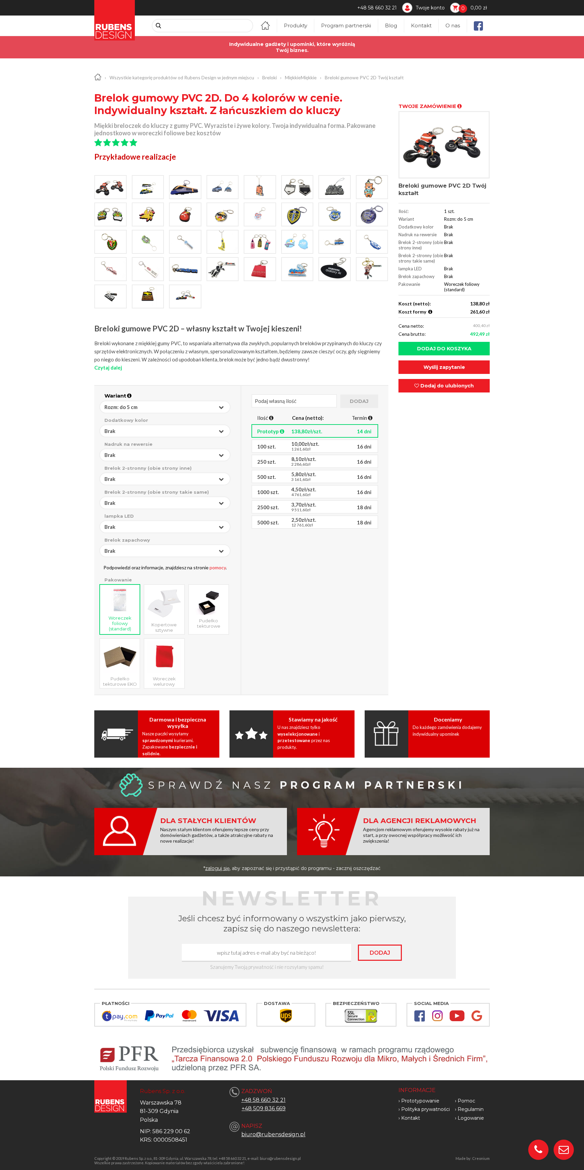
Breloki (269, 77)
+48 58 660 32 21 (377, 8)
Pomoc (466, 1101)
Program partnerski (346, 25)
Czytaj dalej (108, 367)
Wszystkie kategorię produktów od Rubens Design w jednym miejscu (182, 77)
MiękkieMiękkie (301, 77)
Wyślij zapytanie (444, 367)
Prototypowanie (420, 1101)
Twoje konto (430, 8)
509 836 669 (269, 1108)
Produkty (295, 25)
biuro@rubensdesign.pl (273, 1134)
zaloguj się (217, 868)
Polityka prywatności (425, 1109)
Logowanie (471, 1118)
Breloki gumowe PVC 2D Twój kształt (364, 77)
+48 (247, 1108)
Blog (391, 25)
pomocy (218, 567)
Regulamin (471, 1109)
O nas (452, 25)
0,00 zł (478, 8)
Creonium (481, 1158)
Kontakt (421, 25)
